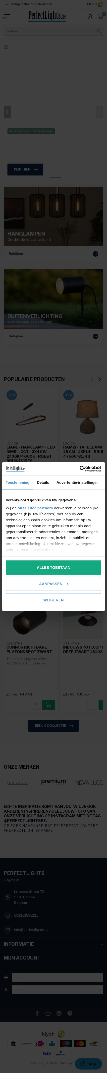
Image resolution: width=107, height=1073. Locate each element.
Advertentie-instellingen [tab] (77, 482)
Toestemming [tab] (17, 482)
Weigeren (53, 600)
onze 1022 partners (35, 508)
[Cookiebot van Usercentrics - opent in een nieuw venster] (79, 468)
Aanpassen (50, 584)
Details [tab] (43, 482)
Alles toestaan (53, 567)
